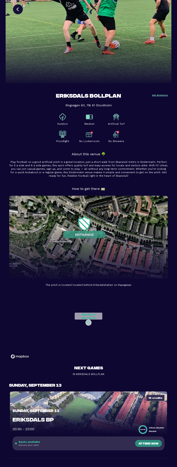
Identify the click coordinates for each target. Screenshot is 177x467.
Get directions (160, 95)
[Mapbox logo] (19, 356)
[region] (88, 325)
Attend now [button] (148, 443)
